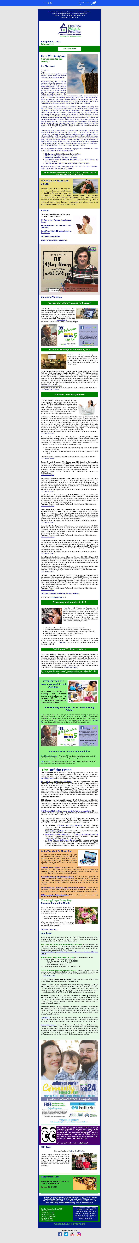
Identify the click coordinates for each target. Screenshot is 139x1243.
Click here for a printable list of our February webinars (60, 593)
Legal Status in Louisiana (49, 756)
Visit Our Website (69, 49)
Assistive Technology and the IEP (57, 834)
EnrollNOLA (45, 1017)
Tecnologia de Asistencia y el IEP (85, 834)
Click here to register (47, 433)
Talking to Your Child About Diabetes (54, 240)
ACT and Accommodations (50, 236)
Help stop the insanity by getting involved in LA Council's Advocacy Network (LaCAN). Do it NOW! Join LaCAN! (69, 173)
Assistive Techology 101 (54, 831)
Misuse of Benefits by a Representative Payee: (57, 876)
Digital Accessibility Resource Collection (62, 840)
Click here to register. (71, 667)
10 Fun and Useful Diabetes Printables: (55, 895)
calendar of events (56, 597)
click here (83, 1143)
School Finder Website (48, 1025)
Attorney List (45, 761)
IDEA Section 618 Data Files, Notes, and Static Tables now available (66, 811)
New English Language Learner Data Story (56, 782)
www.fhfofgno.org (47, 778)
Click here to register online (50, 389)
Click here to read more (49, 929)
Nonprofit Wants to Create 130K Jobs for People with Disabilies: (63, 887)
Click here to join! (49, 975)
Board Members (80, 1151)
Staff (70, 1151)
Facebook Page (62, 320)
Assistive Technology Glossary (69, 825)
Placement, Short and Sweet (50, 867)
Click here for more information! (51, 386)
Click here (62, 642)
